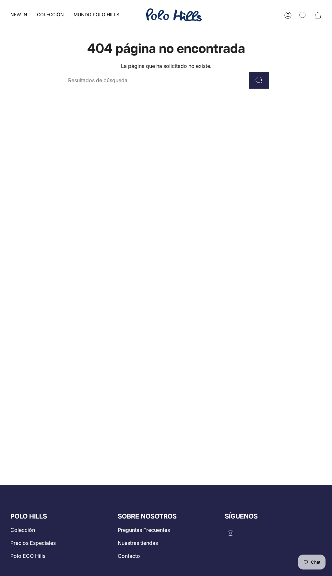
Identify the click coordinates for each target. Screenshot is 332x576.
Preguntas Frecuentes (144, 530)
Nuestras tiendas (138, 543)
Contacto (129, 556)
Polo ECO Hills (27, 556)
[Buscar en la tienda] (259, 80)
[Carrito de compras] (317, 15)
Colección (22, 530)
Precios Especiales (33, 543)
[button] (50, 15)
